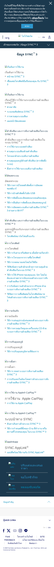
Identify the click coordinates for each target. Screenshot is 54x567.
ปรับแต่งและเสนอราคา (32, 467)
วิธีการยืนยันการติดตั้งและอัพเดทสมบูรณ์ (26, 202)
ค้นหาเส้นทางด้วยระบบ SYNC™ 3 (23, 424)
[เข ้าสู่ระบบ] (48, 37)
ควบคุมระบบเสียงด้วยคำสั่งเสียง (22, 151)
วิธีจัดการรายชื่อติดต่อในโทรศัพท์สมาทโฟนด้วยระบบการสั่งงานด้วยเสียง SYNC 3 (27, 297)
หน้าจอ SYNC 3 (15, 76)
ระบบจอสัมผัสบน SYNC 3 (20, 112)
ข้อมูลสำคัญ (8, 502)
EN (44, 37)
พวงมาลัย (11, 107)
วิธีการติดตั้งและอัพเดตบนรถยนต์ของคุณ (26, 198)
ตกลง (27, 26)
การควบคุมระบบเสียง (17, 116)
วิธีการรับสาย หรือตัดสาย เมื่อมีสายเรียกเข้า (28, 253)
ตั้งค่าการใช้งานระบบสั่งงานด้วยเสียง (25, 169)
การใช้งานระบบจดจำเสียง (19, 147)
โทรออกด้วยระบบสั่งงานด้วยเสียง (23, 156)
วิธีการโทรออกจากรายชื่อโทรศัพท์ (24, 257)
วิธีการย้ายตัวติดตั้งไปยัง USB (21, 193)
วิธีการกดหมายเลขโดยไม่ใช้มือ (22, 262)
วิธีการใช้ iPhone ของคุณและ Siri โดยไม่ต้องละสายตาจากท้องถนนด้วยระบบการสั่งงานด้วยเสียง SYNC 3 (27, 278)
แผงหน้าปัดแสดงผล (16, 121)
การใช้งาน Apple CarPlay (19, 403)
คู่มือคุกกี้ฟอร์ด (38, 18)
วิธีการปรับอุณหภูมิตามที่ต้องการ (23, 351)
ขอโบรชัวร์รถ (29, 477)
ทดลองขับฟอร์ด (30, 487)
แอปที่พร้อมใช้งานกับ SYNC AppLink (25, 452)
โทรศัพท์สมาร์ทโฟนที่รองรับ (20, 236)
